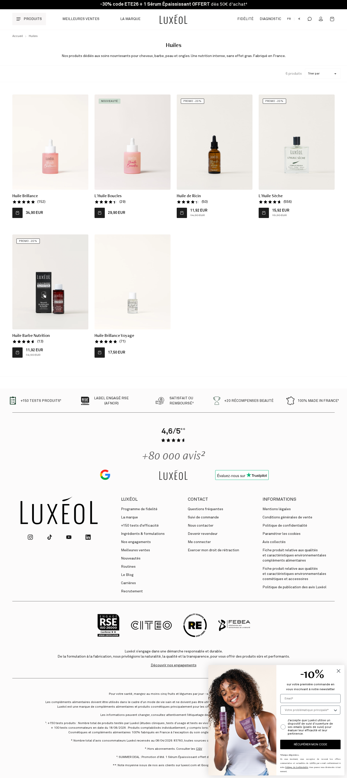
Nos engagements (136, 542)
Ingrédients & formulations (143, 534)
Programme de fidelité (139, 509)
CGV (199, 749)
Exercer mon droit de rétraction (213, 550)
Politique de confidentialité (284, 525)
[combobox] (309, 710)
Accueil (17, 36)
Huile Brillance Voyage (114, 336)
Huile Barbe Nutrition (31, 336)
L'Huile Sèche (271, 196)
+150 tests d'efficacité (140, 525)
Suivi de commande (203, 517)
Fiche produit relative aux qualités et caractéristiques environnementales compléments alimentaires (294, 555)
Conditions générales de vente (287, 517)
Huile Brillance (25, 196)
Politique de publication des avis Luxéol (294, 587)
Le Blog (127, 575)
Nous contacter (200, 525)
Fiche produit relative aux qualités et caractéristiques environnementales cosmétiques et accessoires (294, 574)
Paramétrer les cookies (281, 534)
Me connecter (199, 542)
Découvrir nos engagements (173, 665)
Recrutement (132, 591)
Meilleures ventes (81, 19)
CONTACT (198, 499)
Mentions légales (276, 509)
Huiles (33, 36)
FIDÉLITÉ (245, 19)
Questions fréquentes (205, 509)
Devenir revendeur (203, 534)
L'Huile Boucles (108, 196)
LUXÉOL (129, 499)
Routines (128, 566)
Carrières (128, 583)
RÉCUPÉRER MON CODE (310, 744)
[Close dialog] (338, 671)
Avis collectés (274, 542)
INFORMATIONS (279, 499)
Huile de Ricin (189, 196)
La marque (130, 19)
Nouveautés (130, 558)
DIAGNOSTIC (270, 19)
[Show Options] (335, 710)
